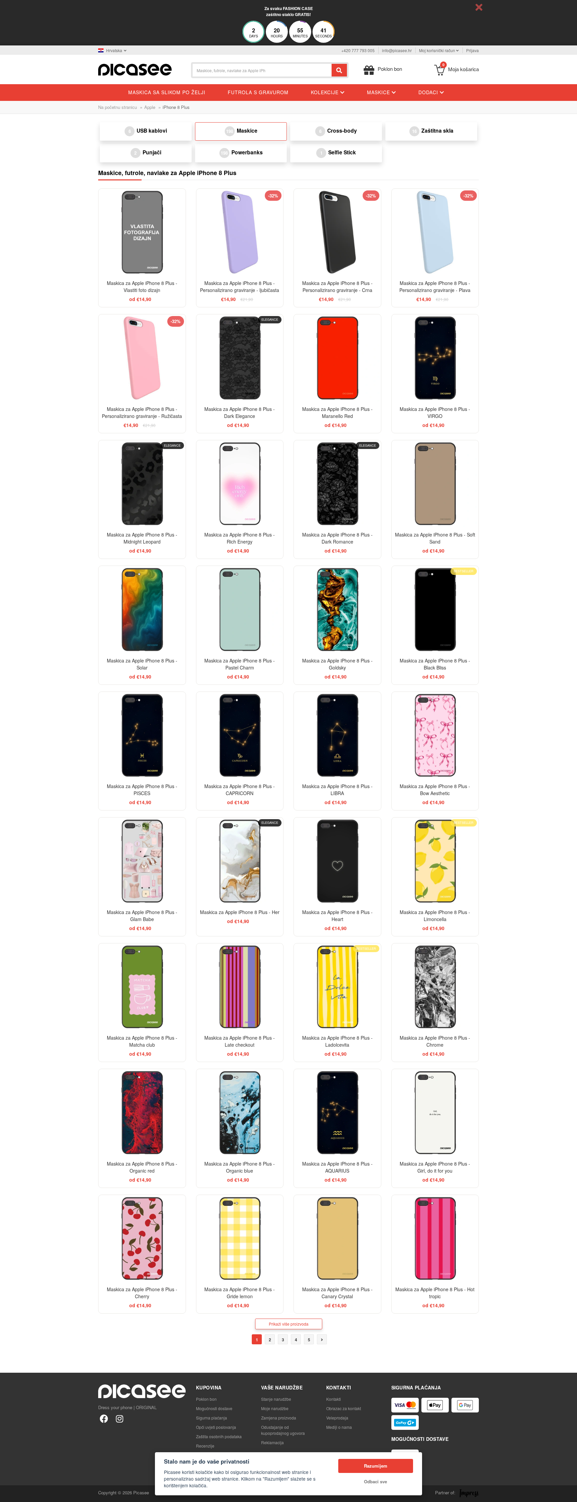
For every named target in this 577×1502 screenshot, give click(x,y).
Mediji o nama (339, 1427)
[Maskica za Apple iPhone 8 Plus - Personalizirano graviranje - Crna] (337, 232)
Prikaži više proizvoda (289, 1324)
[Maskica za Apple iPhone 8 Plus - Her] (239, 861)
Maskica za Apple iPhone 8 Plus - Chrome (435, 1041)
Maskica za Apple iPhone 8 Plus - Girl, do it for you (435, 1167)
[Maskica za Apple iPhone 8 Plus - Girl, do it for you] (435, 1112)
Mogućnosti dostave (214, 1408)
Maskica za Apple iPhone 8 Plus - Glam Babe (142, 915)
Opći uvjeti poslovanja (216, 1427)
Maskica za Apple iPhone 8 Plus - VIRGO (435, 412)
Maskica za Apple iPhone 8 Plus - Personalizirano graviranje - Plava (434, 286)
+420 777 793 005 (358, 50)
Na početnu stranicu (117, 107)
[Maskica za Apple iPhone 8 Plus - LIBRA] (337, 735)
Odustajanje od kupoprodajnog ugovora (283, 1430)
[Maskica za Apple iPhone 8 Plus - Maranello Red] (337, 358)
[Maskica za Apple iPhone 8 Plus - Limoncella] (435, 861)
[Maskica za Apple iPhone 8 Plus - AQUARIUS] (337, 1112)
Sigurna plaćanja (211, 1417)
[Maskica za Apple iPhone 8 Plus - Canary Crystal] (337, 1238)
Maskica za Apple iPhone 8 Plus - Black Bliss (435, 664)
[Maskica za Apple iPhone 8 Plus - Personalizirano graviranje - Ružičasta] (142, 358)
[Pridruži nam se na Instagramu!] (119, 1418)
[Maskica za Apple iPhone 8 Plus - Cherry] (142, 1238)
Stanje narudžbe (276, 1399)
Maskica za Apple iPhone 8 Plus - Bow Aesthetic (435, 789)
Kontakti (333, 1399)
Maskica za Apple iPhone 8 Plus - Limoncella (435, 915)
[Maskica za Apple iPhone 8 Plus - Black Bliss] (435, 609)
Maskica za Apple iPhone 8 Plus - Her (239, 912)
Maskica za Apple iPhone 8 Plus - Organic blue (239, 1167)
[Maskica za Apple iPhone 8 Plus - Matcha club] (142, 987)
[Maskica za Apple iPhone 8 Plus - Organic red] (142, 1112)
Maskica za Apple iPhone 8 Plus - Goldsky (337, 664)
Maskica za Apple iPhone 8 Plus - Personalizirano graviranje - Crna (337, 286)
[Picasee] (135, 69)
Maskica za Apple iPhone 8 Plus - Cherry (142, 1293)
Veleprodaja (337, 1417)
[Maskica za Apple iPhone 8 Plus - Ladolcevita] (337, 987)
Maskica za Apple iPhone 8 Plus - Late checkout (239, 1041)
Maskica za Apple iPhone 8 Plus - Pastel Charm (239, 664)
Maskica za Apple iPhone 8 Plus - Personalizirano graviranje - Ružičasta (142, 412)
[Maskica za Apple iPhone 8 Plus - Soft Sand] (435, 484)
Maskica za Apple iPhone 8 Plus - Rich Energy (239, 538)
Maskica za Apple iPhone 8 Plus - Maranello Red (337, 412)
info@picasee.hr (397, 50)
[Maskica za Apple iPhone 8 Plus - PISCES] (142, 735)
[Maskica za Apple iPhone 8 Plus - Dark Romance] (337, 484)
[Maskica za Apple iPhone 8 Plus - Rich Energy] (239, 484)
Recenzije (205, 1446)
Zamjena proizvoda (278, 1417)
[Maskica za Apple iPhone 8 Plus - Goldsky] (337, 609)
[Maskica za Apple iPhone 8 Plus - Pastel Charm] (239, 609)
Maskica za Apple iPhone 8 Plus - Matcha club (142, 1041)
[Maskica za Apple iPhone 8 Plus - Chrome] (435, 987)
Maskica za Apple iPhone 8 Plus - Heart (337, 915)
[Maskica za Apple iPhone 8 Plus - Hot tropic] (435, 1238)
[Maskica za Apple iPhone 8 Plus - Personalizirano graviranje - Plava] (435, 232)
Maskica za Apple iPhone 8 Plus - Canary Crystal (337, 1293)
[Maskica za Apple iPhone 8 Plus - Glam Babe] (142, 861)
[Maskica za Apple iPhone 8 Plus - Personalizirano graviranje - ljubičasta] (239, 232)
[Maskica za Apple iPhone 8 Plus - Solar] (142, 609)
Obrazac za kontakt (343, 1408)
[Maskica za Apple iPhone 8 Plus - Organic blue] (239, 1112)
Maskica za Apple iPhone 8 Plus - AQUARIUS (337, 1167)
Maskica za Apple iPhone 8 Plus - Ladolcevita (337, 1041)
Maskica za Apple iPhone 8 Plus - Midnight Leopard (142, 538)
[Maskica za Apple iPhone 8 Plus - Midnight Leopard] (142, 484)
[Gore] (8, 1493)
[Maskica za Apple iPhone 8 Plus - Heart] (337, 861)
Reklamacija (272, 1442)
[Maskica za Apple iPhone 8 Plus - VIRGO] (435, 358)
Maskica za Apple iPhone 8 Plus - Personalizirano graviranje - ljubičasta (239, 286)
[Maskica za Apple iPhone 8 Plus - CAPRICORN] (239, 735)
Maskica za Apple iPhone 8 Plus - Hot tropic (434, 1293)
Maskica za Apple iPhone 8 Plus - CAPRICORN (239, 789)
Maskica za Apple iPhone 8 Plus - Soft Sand (435, 538)
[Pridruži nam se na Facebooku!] (104, 1418)
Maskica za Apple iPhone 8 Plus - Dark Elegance (239, 412)
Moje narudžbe (274, 1408)
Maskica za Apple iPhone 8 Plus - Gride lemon (239, 1293)
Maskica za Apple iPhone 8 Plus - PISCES (142, 789)
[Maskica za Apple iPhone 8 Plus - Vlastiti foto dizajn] (142, 232)
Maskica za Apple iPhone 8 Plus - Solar (142, 664)
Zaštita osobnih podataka (219, 1436)
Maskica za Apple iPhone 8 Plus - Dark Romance (337, 538)
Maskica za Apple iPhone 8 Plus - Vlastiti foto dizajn (142, 286)
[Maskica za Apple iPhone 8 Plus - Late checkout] (239, 987)
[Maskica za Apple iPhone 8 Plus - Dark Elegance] (239, 358)
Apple (149, 107)
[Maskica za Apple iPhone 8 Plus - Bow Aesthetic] (435, 735)
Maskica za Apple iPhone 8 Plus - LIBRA (337, 789)
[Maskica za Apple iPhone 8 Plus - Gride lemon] (239, 1238)
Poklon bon (206, 1399)
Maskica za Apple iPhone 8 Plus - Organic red (142, 1167)
